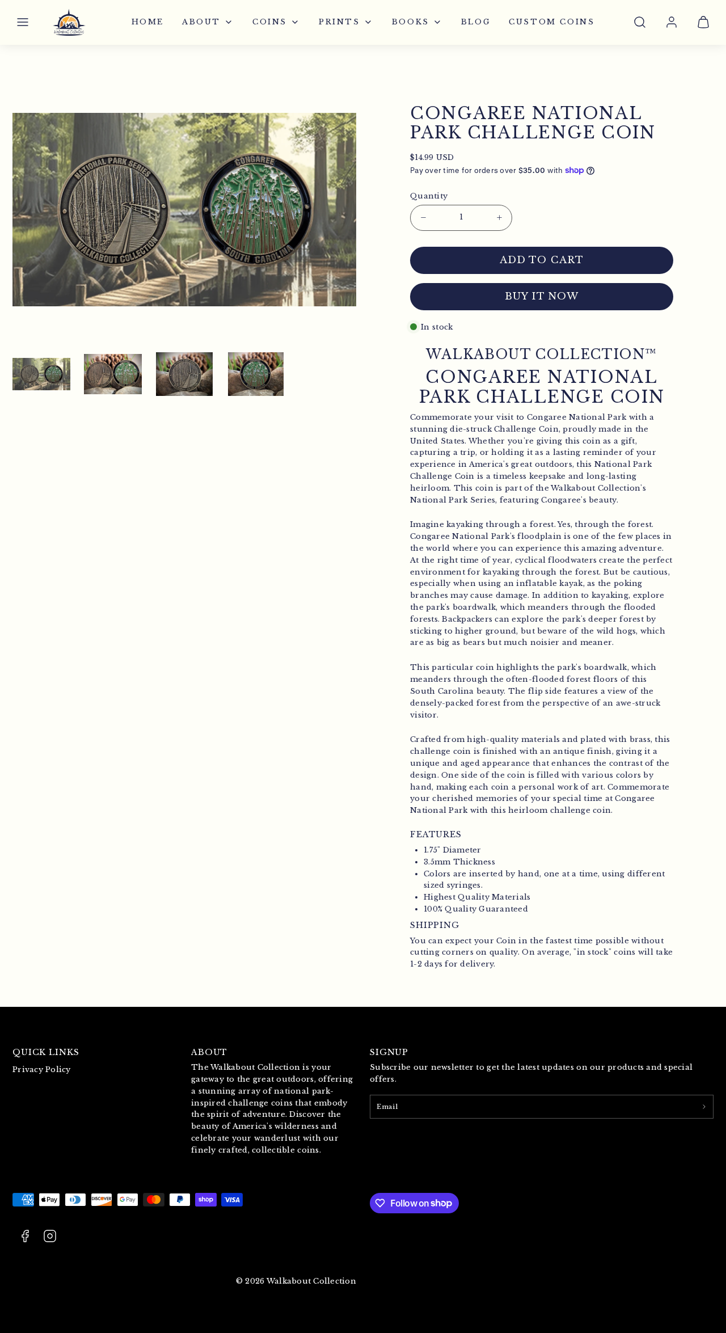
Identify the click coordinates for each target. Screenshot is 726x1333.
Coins (269, 22)
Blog (476, 22)
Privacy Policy (41, 1069)
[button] (22, 22)
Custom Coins (551, 22)
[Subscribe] (704, 1107)
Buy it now (542, 296)
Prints (339, 22)
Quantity (429, 196)
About (201, 22)
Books (410, 22)
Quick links (45, 1052)
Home (148, 22)
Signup (389, 1052)
